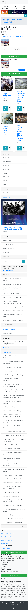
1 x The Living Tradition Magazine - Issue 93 (13, 402)
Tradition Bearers (8, 158)
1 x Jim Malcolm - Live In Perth (12, 479)
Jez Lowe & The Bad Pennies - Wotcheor (12, 279)
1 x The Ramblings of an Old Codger (13, 375)
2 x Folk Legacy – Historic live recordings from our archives (12, 415)
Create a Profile (5, 548)
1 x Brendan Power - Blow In (11, 492)
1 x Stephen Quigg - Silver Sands (12, 515)
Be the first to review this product (13, 36)
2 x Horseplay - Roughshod (11, 496)
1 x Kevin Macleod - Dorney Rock (12, 522)
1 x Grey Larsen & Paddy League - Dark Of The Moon (13, 487)
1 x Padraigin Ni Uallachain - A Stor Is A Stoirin (14, 510)
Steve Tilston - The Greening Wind (13, 320)
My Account (23, 7)
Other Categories (17, 19)
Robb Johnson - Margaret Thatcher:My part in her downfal (12, 302)
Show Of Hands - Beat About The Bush (12, 315)
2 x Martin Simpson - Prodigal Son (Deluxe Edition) (13, 500)
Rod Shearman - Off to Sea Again (12, 284)
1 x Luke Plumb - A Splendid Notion (13, 435)
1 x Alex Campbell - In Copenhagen (13, 519)
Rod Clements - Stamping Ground (13, 307)
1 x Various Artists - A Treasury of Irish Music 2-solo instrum (13, 391)
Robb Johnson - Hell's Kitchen (12, 297)
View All (6, 347)
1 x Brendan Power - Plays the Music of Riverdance (13, 440)
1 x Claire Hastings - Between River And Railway (13, 362)
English (15, 21)
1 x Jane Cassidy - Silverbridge (12, 367)
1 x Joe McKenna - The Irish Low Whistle (12, 427)
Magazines (6, 173)
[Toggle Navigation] (3, 2)
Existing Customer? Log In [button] (15, 552)
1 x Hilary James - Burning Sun (12, 371)
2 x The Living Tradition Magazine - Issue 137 (13, 470)
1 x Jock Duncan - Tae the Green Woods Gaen (12, 464)
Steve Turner (6, 169)
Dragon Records (9, 329)
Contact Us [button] (14, 575)
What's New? (6, 197)
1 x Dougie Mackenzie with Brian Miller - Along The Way (12, 385)
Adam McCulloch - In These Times (7, 96)
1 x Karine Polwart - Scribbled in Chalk (12, 356)
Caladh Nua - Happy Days (5, 129)
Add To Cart (15, 56)
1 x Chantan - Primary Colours (12, 445)
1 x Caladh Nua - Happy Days (11, 448)
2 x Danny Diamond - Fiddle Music (13, 505)
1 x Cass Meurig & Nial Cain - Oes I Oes (13, 453)
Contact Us (6, 252)
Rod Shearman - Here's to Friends (13, 311)
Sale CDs (5, 180)
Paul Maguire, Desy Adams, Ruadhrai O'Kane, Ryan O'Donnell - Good (21, 133)
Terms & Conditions (7, 537)
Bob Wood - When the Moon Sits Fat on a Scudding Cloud (21, 96)
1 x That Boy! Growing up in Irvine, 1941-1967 (13, 421)
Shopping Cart (7, 352)
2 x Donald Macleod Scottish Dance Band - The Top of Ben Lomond (13, 396)
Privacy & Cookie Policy (8, 534)
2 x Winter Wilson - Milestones (12, 483)
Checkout (15, 8)
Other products (7, 333)
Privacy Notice (7, 240)
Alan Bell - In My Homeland (11, 293)
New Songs (7, 21)
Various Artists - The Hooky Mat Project (12, 289)
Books (4, 184)
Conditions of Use (8, 244)
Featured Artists (7, 165)
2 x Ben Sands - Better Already (12, 411)
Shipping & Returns (8, 248)
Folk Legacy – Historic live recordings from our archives (13, 228)
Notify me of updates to (13, 343)
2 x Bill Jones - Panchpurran (11, 407)
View (5, 109)
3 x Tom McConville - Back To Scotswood (12, 459)
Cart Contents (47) (6, 7)
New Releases (7, 161)
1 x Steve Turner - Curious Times (12, 475)
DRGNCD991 (8, 23)
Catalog (8, 19)
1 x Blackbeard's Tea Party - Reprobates (11, 379)
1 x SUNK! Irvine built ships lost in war (14, 431)
